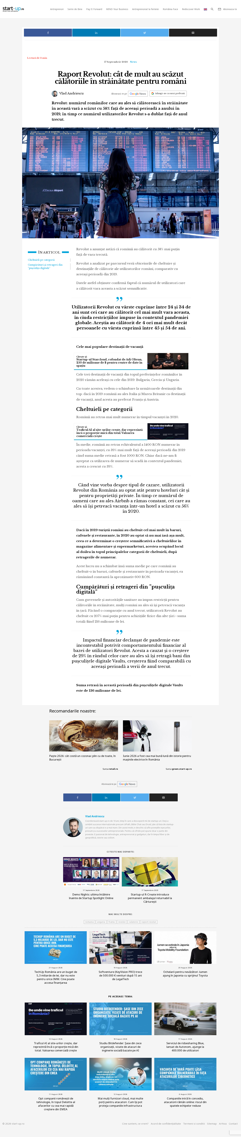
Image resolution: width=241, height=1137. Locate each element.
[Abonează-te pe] (138, 94)
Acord (166, 1123)
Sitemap (212, 1123)
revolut (122, 922)
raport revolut (149, 922)
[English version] (205, 9)
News (133, 62)
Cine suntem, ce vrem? (135, 1123)
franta (112, 922)
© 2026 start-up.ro (13, 1123)
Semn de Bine (75, 9)
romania (89, 922)
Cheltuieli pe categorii (41, 259)
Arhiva (223, 1123)
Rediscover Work (191, 9)
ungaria (101, 922)
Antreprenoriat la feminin (145, 9)
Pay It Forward (94, 9)
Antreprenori (57, 9)
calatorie (133, 922)
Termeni (194, 1123)
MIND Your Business (117, 9)
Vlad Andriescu (71, 93)
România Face (170, 9)
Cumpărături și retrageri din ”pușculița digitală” (45, 266)
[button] (212, 9)
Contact (233, 1123)
